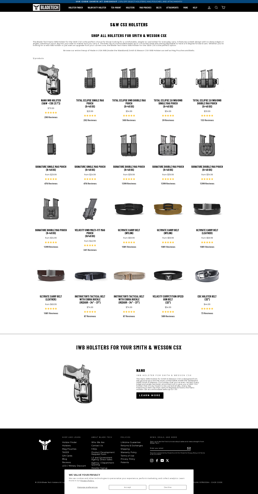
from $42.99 (95, 245)
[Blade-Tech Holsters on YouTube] (162, 460)
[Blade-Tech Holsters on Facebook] (157, 460)
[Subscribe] (189, 448)
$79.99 (56, 113)
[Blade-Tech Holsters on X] (167, 460)
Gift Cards (67, 456)
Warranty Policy (129, 452)
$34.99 (134, 116)
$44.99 (213, 309)
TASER (65, 452)
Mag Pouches (69, 449)
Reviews (66, 462)
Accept (127, 487)
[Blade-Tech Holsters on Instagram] (151, 460)
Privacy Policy (128, 459)
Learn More (150, 395)
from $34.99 (212, 179)
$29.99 (95, 116)
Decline (168, 487)
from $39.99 (134, 179)
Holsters (66, 445)
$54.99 (173, 312)
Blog (64, 459)
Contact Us (97, 445)
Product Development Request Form (103, 453)
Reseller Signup (99, 468)
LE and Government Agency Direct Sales (101, 458)
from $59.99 (134, 242)
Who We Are (98, 442)
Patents (125, 462)
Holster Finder (69, 442)
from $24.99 (95, 179)
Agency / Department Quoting (102, 464)
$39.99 (213, 116)
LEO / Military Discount (74, 466)
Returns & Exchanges (132, 445)
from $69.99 (212, 242)
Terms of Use (127, 456)
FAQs (94, 449)
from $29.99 (56, 179)
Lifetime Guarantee (131, 442)
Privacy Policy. (87, 480)
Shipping (125, 449)
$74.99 (96, 312)
